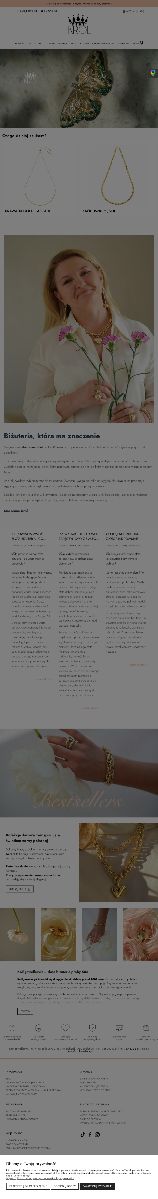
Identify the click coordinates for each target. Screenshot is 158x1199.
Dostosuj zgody (65, 1186)
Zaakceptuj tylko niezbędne (28, 1186)
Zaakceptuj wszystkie (97, 1186)
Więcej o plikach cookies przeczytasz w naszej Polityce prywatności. (40, 1178)
